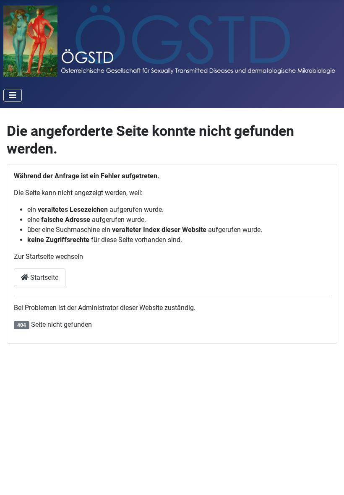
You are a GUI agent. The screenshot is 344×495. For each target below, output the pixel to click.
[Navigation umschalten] (12, 95)
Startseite (43, 277)
